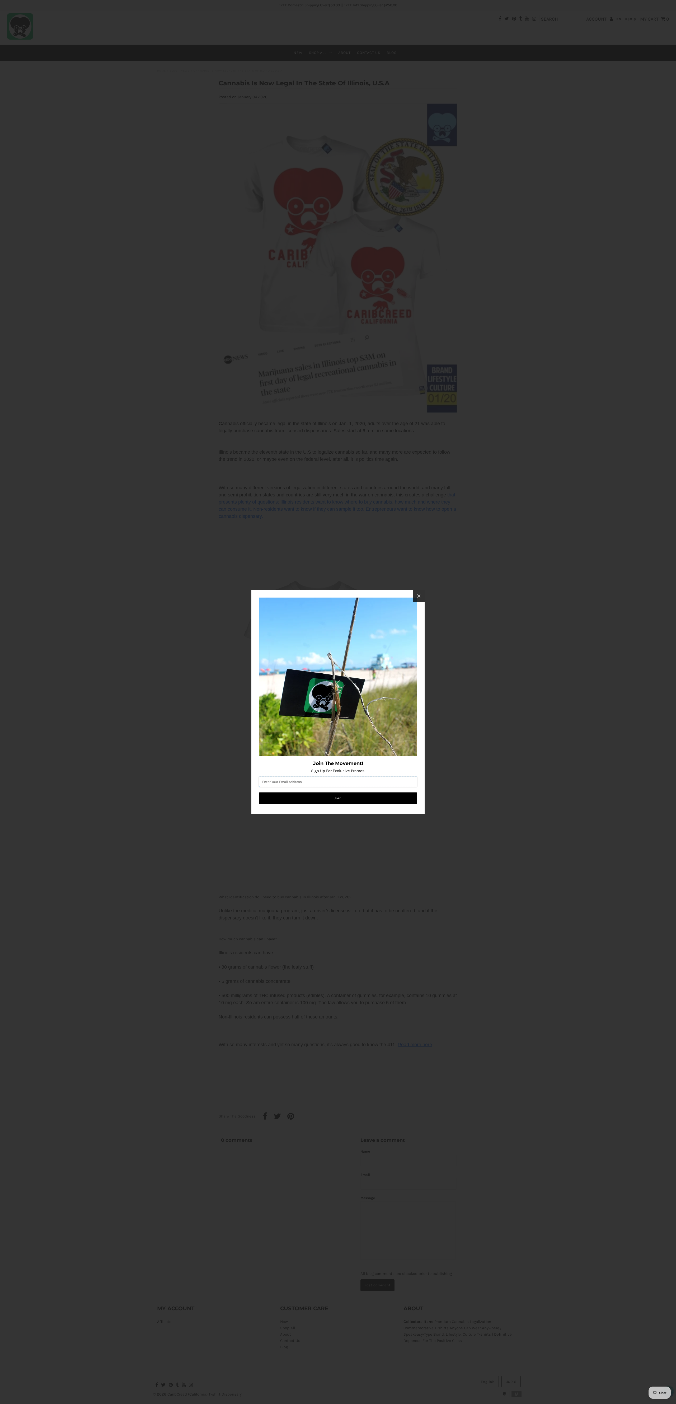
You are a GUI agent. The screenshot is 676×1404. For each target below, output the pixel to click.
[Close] (419, 596)
